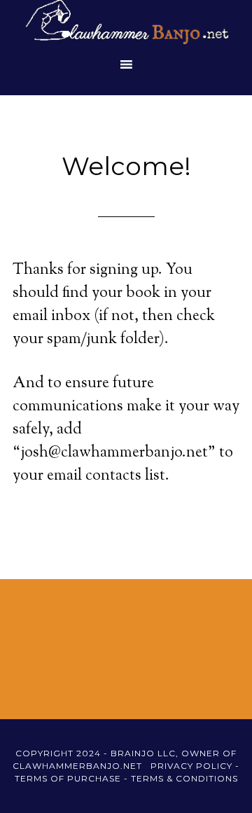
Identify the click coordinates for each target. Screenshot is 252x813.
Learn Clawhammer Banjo (126, 24)
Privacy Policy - (194, 765)
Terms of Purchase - (73, 778)
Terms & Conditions (184, 778)
